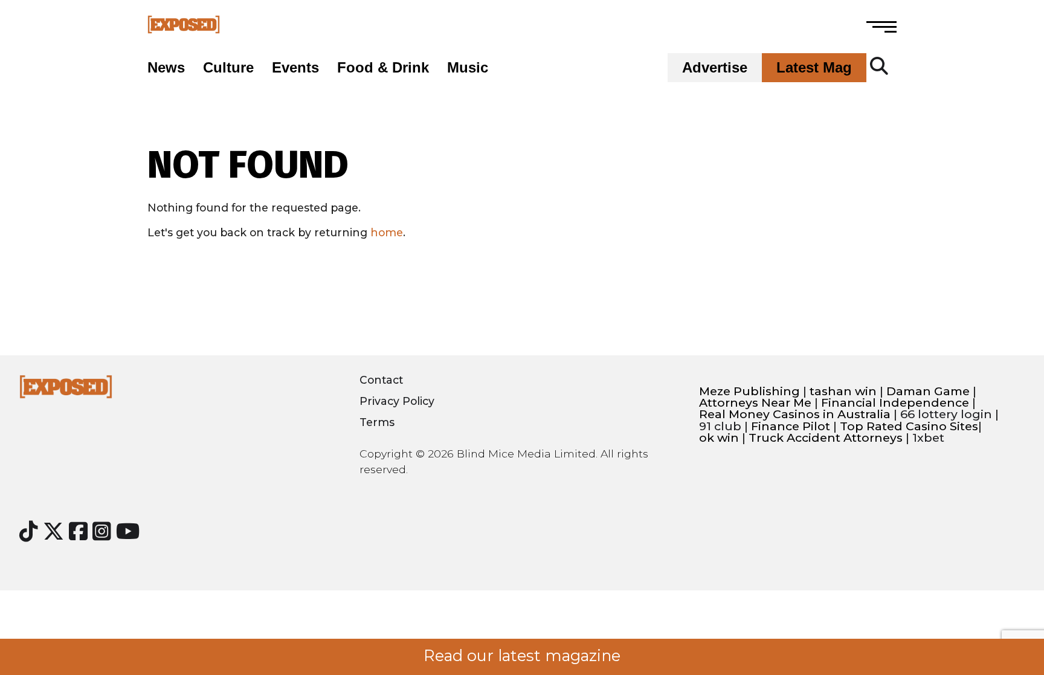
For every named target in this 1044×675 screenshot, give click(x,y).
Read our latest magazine (522, 655)
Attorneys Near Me (755, 403)
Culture (228, 67)
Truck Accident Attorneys (826, 438)
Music (467, 67)
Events (295, 67)
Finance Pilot (790, 426)
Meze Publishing (749, 391)
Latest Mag (814, 67)
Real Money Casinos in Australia (795, 414)
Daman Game (928, 391)
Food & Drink (383, 67)
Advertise (714, 67)
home (386, 232)
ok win (719, 438)
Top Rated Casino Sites (909, 426)
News (166, 67)
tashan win (843, 391)
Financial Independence (895, 403)
